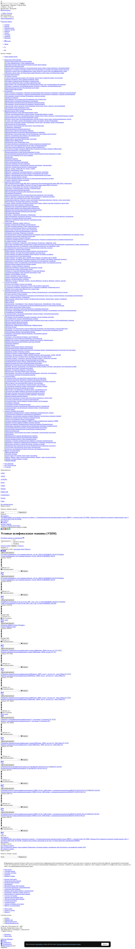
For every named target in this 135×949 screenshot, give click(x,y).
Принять (105, 944)
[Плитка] (1, 551)
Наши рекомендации (10, 56)
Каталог (6, 26)
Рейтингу (28, 549)
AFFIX (3, 476)
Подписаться (22, 512)
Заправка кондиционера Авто (13, 290)
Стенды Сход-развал (10, 282)
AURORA (4, 479)
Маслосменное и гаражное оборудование (17, 249)
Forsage (3, 498)
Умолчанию (17, 549)
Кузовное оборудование (11, 74)
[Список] (3, 551)
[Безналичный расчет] (11, 923)
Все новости (5, 516)
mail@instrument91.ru (7, 18)
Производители (9, 28)
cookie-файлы (39, 944)
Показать (14, 546)
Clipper (3, 485)
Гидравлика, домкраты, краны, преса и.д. (17, 223)
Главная (6, 24)
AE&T (3, 473)
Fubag (2, 501)
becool (3, 482)
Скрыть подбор (5, 546)
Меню (6, 44)
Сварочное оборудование (12, 182)
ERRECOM (4, 492)
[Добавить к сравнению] (2, 573)
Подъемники (8, 91)
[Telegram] (9, 529)
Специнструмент (9, 376)
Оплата (6, 33)
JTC (14, 540)
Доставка (7, 34)
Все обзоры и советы (7, 845)
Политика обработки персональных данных (69, 944)
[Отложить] (2, 574)
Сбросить (21, 546)
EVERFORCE (5, 495)
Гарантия (7, 36)
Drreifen (3, 489)
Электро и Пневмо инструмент (14, 411)
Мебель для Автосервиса (12, 450)
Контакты (7, 38)
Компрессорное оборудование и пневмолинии (19, 205)
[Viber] (5, 529)
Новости (7, 31)
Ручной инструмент (10, 335)
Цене (22, 549)
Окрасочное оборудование (12, 59)
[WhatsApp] (7, 529)
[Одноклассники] (3, 529)
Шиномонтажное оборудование (14, 111)
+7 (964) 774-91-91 (6, 13)
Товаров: (3, 547)
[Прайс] (5, 551)
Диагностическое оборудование (14, 315)
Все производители (7, 504)
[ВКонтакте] (1, 529)
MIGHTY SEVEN (18, 542)
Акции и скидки (9, 29)
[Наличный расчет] (10, 921)
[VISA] (6, 918)
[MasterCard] (8, 920)
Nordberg (16, 544)
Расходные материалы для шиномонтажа (17, 150)
